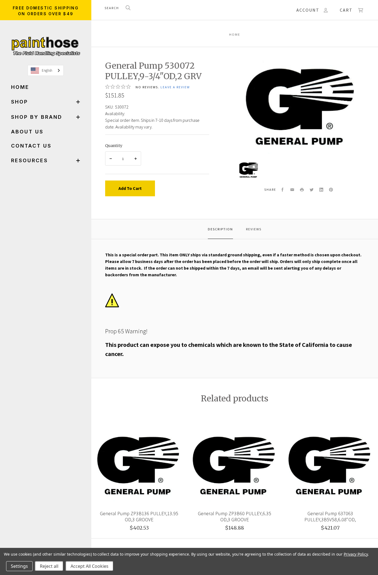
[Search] (128, 8)
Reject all (49, 566)
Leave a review (175, 87)
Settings (19, 566)
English (47, 70)
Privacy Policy (356, 554)
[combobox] (46, 70)
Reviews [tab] (254, 229)
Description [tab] (220, 229)
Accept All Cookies (89, 566)
